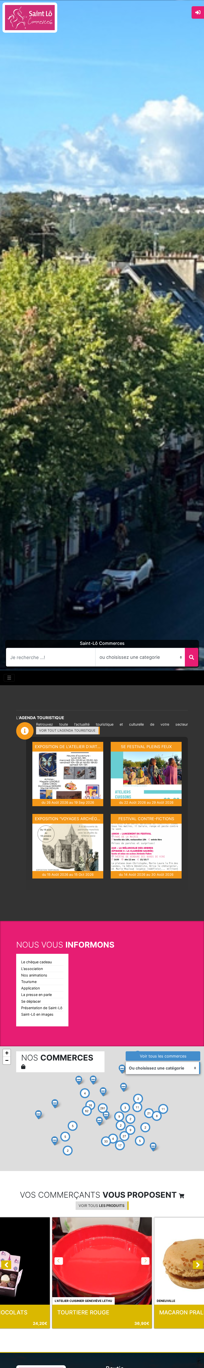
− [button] (6, 1060)
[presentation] (6, 1265)
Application (30, 988)
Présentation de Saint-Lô (41, 1008)
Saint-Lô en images (37, 1014)
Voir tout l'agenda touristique (67, 730)
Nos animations (34, 975)
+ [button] (6, 1053)
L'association (32, 969)
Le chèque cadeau (36, 962)
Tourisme (29, 981)
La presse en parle (36, 994)
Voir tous (163, 1056)
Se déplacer (31, 1001)
